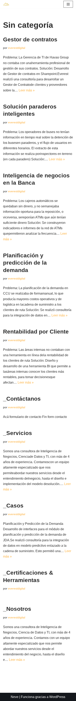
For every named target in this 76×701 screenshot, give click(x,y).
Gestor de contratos (30, 39)
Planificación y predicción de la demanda (25, 262)
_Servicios (17, 433)
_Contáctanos (22, 399)
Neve (14, 697)
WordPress (57, 697)
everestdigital (16, 47)
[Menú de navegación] (68, 4)
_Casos (13, 505)
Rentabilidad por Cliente (36, 331)
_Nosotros (17, 609)
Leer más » (27, 90)
